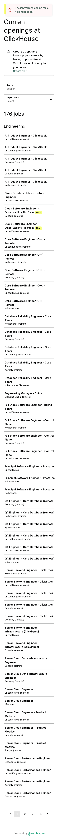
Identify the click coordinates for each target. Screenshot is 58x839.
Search (10, 85)
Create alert (20, 71)
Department (12, 97)
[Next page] (47, 814)
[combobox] (6, 101)
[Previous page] (10, 814)
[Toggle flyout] (51, 100)
